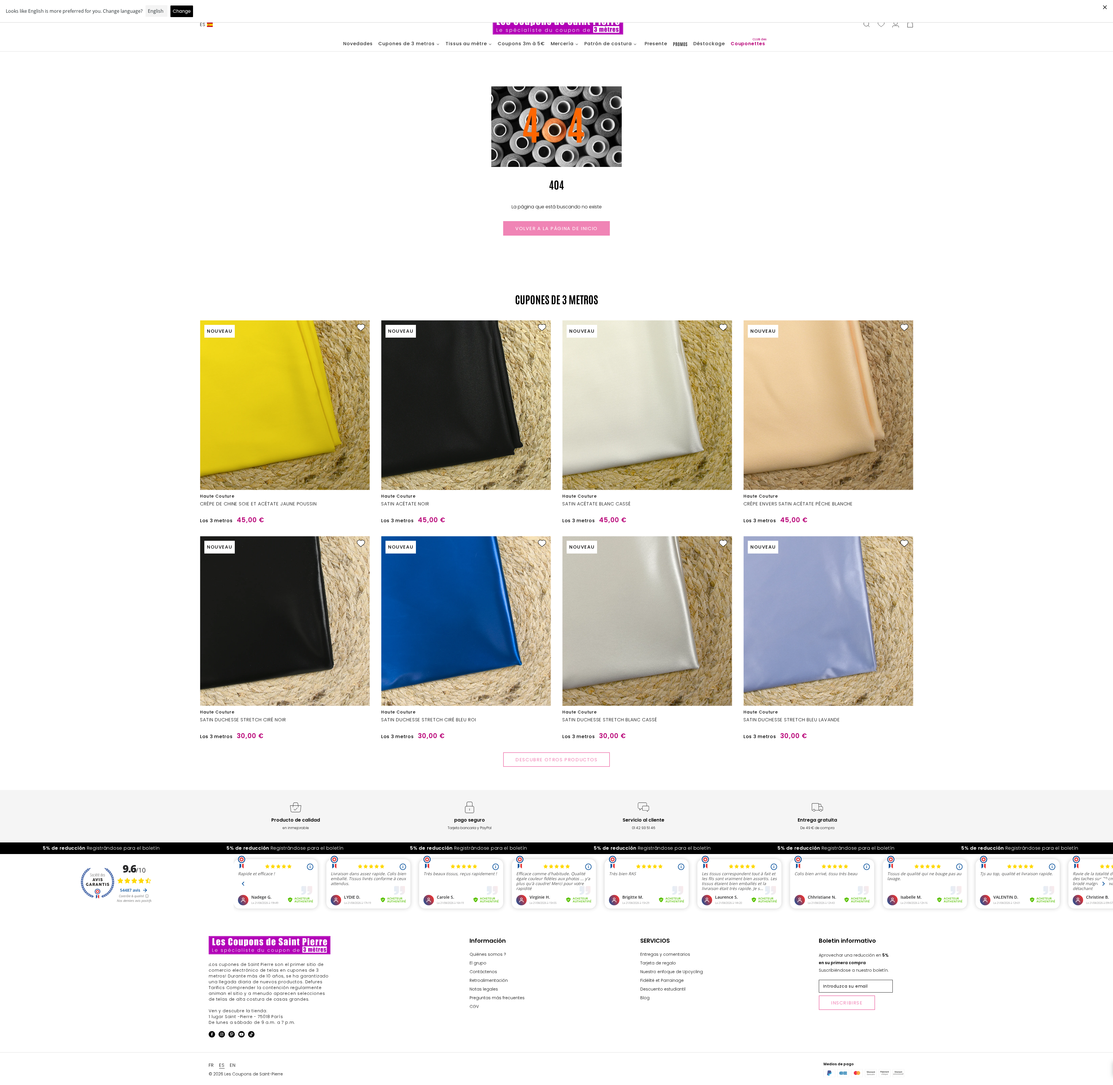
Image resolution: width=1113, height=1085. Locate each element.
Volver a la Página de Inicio (556, 228)
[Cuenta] (895, 25)
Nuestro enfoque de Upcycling (671, 972)
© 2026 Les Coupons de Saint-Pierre (246, 1074)
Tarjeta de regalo (658, 963)
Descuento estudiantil (662, 989)
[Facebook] (212, 1035)
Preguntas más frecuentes (497, 998)
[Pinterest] (231, 1035)
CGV (474, 1006)
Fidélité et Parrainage (662, 980)
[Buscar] (866, 24)
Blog (645, 998)
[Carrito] (910, 24)
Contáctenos (483, 972)
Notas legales (484, 989)
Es (202, 24)
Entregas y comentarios (665, 954)
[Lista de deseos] (881, 24)
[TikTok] (251, 1035)
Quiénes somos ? (488, 954)
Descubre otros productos (556, 759)
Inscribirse (847, 1003)
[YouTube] (241, 1035)
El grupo (478, 963)
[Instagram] (222, 1035)
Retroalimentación (489, 980)
